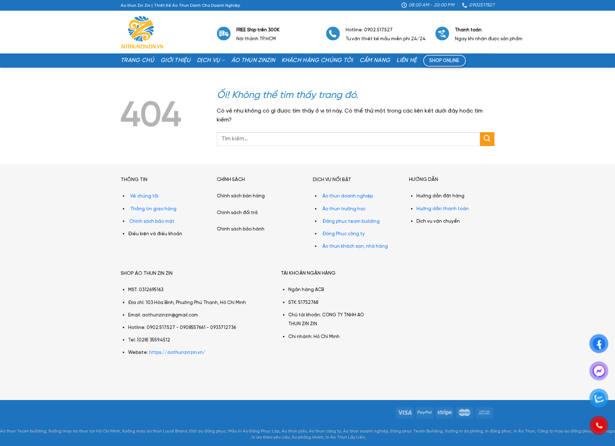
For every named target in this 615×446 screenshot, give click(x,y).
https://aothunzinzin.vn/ (177, 353)
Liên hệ (406, 60)
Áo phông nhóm (308, 437)
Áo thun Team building (23, 431)
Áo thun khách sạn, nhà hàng (355, 246)
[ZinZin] (142, 32)
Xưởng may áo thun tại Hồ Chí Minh (84, 431)
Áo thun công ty (325, 431)
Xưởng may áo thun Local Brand (154, 431)
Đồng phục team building (351, 221)
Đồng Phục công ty (343, 234)
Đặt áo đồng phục (207, 431)
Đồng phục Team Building (416, 431)
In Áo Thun (524, 431)
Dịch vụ (208, 60)
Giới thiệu (175, 60)
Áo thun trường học (344, 208)
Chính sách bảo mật (151, 221)
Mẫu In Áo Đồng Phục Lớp (253, 431)
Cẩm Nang (374, 60)
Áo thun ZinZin (253, 60)
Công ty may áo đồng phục (564, 431)
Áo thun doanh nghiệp (347, 196)
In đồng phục (498, 431)
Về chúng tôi (144, 196)
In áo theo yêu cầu (271, 437)
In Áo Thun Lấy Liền (345, 437)
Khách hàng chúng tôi (317, 60)
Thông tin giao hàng (153, 208)
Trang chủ (137, 60)
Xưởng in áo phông (464, 431)
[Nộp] (487, 139)
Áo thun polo (294, 431)
